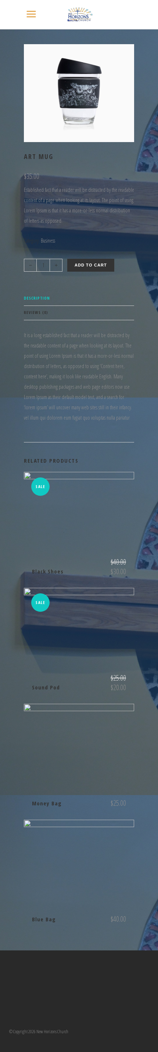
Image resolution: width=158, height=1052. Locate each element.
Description (37, 298)
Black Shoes (48, 571)
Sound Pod (46, 687)
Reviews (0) (36, 312)
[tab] (79, 299)
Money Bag (47, 803)
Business (48, 240)
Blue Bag (44, 919)
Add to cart (91, 265)
